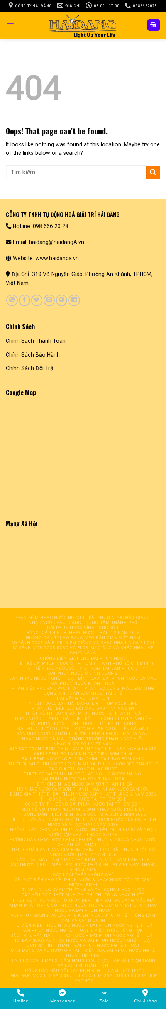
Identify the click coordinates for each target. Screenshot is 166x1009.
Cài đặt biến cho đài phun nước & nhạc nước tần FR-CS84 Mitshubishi (83, 882)
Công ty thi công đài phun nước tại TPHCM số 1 (83, 804)
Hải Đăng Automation (83, 698)
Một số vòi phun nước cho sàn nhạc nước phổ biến (83, 809)
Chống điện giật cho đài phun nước (83, 658)
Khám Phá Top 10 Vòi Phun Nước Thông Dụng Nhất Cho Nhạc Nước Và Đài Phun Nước (83, 908)
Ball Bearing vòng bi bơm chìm (59, 759)
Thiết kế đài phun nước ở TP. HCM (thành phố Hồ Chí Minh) (83, 663)
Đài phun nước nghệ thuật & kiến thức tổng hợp (83, 930)
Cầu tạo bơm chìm (122, 759)
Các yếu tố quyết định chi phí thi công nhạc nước (82, 894)
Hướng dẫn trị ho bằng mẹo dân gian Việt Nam (83, 637)
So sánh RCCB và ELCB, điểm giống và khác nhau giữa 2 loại (83, 642)
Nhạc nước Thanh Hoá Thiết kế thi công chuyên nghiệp (83, 718)
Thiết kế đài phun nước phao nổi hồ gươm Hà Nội (83, 774)
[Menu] (10, 25)
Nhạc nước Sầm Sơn (125, 789)
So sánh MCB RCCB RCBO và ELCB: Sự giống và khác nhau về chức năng (83, 650)
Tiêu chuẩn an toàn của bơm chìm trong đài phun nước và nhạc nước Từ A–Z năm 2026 (83, 852)
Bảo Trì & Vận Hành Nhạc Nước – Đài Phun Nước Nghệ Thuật (83, 935)
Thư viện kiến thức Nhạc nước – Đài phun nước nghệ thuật (83, 925)
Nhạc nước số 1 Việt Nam (83, 744)
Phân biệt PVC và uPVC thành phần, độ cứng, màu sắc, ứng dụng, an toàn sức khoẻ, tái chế (83, 691)
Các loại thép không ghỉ (83, 874)
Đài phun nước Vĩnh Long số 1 (83, 627)
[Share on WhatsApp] (11, 300)
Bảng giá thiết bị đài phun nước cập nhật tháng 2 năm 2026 (83, 794)
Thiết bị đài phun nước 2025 (41, 764)
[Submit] (153, 172)
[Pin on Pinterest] (61, 300)
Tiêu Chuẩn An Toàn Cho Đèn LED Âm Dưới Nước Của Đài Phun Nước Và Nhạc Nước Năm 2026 (83, 822)
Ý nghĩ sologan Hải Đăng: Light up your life (83, 703)
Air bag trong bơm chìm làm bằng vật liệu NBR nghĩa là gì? (83, 749)
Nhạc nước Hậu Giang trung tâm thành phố (83, 622)
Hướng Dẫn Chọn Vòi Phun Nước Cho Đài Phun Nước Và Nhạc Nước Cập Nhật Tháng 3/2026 (83, 832)
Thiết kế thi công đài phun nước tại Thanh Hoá (83, 713)
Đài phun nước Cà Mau (130, 678)
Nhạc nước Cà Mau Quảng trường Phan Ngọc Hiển (83, 739)
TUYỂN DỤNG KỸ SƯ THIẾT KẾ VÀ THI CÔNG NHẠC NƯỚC (83, 889)
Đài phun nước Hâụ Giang (119, 617)
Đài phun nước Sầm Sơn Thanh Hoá (83, 779)
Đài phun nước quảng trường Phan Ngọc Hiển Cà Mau (82, 728)
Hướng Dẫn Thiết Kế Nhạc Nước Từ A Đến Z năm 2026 (83, 814)
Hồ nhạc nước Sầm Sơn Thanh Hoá (58, 789)
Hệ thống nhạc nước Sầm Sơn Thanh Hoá (83, 784)
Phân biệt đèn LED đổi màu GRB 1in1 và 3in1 (83, 708)
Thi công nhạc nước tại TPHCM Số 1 (83, 799)
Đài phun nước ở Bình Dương (82, 673)
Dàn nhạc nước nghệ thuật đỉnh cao (54, 678)
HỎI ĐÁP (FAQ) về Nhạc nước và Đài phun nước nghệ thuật (82, 940)
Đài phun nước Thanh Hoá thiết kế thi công (83, 723)
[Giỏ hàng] (153, 24)
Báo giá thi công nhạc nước (83, 769)
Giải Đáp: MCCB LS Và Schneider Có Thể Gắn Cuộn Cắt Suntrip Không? (84, 978)
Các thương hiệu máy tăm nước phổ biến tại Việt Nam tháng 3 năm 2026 (83, 867)
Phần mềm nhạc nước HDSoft (49, 617)
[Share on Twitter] (36, 300)
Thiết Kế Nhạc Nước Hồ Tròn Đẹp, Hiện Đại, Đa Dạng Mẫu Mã (83, 900)
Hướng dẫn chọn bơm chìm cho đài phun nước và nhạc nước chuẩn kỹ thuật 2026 (82, 842)
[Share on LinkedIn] (74, 300)
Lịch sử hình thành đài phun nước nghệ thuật (83, 945)
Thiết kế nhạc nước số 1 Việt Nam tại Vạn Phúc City (82, 668)
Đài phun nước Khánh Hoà (83, 683)
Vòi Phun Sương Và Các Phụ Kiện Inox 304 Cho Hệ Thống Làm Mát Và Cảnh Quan (83, 918)
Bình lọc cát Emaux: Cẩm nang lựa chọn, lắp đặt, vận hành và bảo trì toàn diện (83, 963)
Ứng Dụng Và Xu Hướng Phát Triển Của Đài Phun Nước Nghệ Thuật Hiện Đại (83, 953)
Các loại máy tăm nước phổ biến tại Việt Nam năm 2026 (83, 859)
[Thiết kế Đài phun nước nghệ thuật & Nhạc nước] (83, 25)
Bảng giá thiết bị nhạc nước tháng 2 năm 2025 (83, 632)
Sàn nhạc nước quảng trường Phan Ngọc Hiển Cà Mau (83, 733)
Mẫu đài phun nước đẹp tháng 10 (118, 764)
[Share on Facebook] (24, 300)
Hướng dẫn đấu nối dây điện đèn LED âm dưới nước (83, 970)
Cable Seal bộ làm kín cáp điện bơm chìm (83, 754)
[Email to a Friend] (49, 300)
